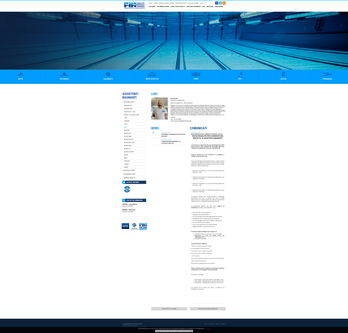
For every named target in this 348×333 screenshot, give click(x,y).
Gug (203, 6)
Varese (126, 167)
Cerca (201, 3)
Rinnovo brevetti (129, 178)
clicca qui (207, 328)
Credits (224, 324)
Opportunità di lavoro (181, 3)
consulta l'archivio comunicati (207, 309)
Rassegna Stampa (193, 3)
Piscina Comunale (129, 205)
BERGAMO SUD (128, 105)
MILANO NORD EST (129, 139)
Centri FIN (209, 6)
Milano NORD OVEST (129, 142)
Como (125, 118)
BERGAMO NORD (128, 108)
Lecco (126, 124)
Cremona (126, 121)
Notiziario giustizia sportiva (166, 3)
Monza (126, 155)
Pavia (125, 158)
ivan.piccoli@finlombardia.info (183, 121)
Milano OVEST (128, 145)
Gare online (219, 6)
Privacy (218, 324)
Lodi (125, 127)
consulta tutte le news (169, 309)
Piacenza (127, 161)
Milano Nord (127, 136)
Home (150, 3)
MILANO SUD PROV (129, 152)
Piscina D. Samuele (128, 210)
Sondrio (126, 164)
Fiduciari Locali (129, 102)
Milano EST (127, 148)
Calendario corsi (129, 174)
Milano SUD (127, 133)
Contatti (156, 3)
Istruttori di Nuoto (177, 6)
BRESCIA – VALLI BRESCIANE (131, 115)
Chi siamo (152, 6)
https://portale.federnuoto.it (207, 161)
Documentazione (163, 6)
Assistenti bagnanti (193, 6)
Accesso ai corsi (129, 170)
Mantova (126, 130)
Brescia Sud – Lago (129, 111)
